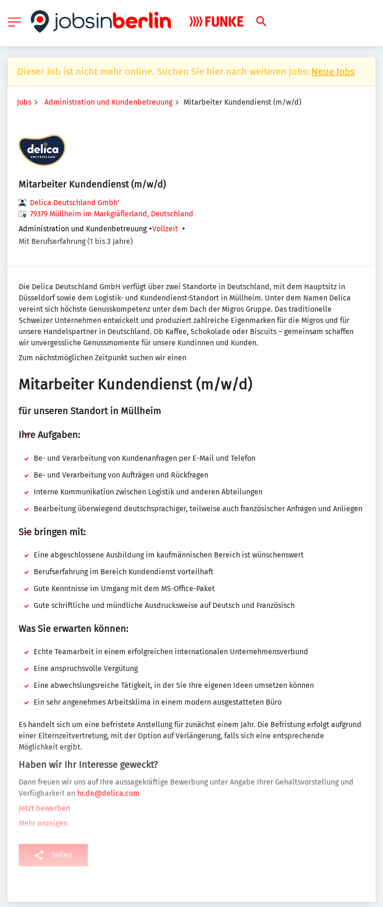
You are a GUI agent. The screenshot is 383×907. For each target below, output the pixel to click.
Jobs (24, 102)
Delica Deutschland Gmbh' (75, 202)
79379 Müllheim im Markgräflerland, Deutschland (111, 213)
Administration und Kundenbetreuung (108, 102)
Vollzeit (165, 229)
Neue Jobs (333, 71)
